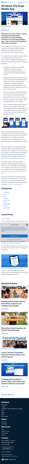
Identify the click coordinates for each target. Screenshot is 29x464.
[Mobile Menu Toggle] (26, 2)
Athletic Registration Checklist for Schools (12, 268)
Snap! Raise (7, 192)
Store (5, 194)
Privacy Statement (17, 239)
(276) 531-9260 (5, 444)
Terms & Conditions (5, 456)
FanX (5, 196)
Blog (2, 429)
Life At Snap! (7, 208)
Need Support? (7, 448)
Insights (5, 198)
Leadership (4, 423)
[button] (27, 224)
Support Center (5, 431)
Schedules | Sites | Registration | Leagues (11, 408)
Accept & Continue (14, 236)
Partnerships (4, 433)
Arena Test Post (5, 218)
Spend (5, 202)
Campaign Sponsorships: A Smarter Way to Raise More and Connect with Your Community (13, 381)
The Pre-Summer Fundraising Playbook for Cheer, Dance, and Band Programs (13, 354)
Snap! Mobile (7, 204)
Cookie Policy (10, 239)
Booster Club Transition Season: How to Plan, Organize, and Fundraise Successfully (13, 303)
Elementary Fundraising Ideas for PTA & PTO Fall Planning (13, 329)
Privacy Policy (14, 456)
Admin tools (7, 200)
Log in (20, 2)
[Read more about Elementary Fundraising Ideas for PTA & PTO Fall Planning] (14, 318)
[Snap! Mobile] (7, 2)
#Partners (4, 360)
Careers (3, 435)
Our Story (3, 422)
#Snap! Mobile (5, 30)
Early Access (4, 416)
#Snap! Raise (4, 309)
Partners (6, 206)
